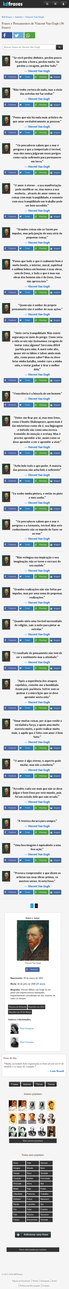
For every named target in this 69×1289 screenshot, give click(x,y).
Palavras (31, 1194)
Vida (29, 1163)
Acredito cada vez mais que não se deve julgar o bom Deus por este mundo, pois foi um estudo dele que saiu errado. (37, 793)
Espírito (44, 1209)
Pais (15, 1214)
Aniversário (32, 1220)
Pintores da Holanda (17, 1007)
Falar (29, 1209)
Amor (15, 1163)
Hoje (29, 1189)
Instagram (45, 1280)
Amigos (16, 1168)
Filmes (39, 1084)
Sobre (54, 1280)
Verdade (44, 1173)
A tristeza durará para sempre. (37, 821)
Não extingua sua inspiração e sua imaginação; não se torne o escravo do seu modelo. (37, 561)
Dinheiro (17, 1199)
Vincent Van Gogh (39, 71)
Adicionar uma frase (36, 1234)
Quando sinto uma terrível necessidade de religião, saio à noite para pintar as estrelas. (38, 625)
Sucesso (44, 1214)
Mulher (30, 1178)
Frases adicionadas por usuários (33, 1249)
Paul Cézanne (27, 1042)
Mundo (30, 1168)
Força (29, 1199)
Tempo (16, 1173)
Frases (14, 1084)
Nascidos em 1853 (36, 1007)
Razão (16, 1204)
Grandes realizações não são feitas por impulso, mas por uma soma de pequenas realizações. (37, 593)
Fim (15, 1209)
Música (30, 1214)
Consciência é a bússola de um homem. (37, 393)
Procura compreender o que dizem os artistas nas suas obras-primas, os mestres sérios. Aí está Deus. (38, 877)
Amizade (17, 1183)
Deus (29, 1173)
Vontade (44, 1220)
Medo (15, 1189)
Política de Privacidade (30, 1285)
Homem (44, 1163)
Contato (45, 1285)
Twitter (35, 1280)
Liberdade (17, 1194)
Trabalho (44, 1194)
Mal (42, 1183)
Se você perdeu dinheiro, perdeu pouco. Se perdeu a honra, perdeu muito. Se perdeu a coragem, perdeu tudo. (38, 62)
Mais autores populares (33, 1140)
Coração (17, 1178)
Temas (51, 1084)
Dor (42, 1204)
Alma (29, 1183)
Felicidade (45, 1178)
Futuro (16, 1220)
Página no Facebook (21, 1280)
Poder (43, 1189)
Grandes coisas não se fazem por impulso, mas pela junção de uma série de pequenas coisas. (37, 233)
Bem (42, 1168)
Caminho (31, 1204)
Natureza (44, 1199)
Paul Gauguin (27, 1028)
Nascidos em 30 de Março (20, 1012)
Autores (27, 1084)
